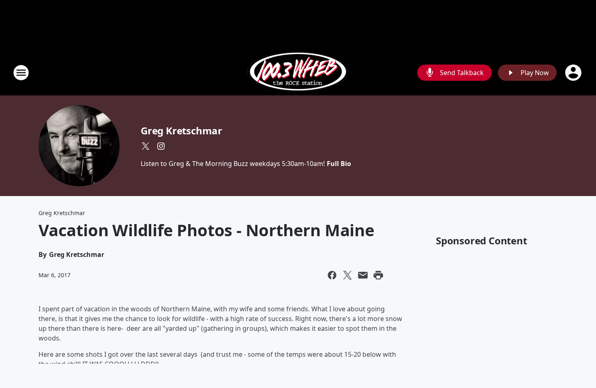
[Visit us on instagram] (161, 146)
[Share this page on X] (347, 275)
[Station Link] (298, 72)
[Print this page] (378, 275)
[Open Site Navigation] (21, 73)
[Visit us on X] (145, 146)
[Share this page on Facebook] (332, 275)
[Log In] (574, 73)
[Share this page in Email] (363, 275)
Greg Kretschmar (181, 130)
